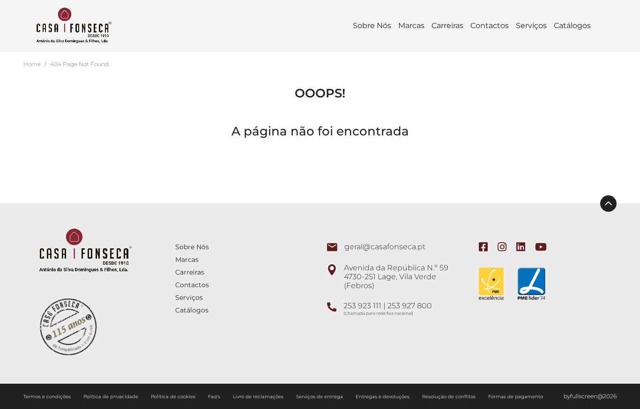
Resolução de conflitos (449, 397)
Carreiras (447, 25)
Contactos (489, 25)
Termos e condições (47, 397)
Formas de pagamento (515, 397)
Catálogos (572, 25)
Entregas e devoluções (383, 397)
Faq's (215, 397)
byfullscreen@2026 (590, 396)
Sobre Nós (372, 25)
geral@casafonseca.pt (384, 246)
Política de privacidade (111, 397)
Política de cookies (174, 397)
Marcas (411, 25)
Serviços (531, 25)
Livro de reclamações (259, 397)
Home (32, 63)
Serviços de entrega (320, 397)
